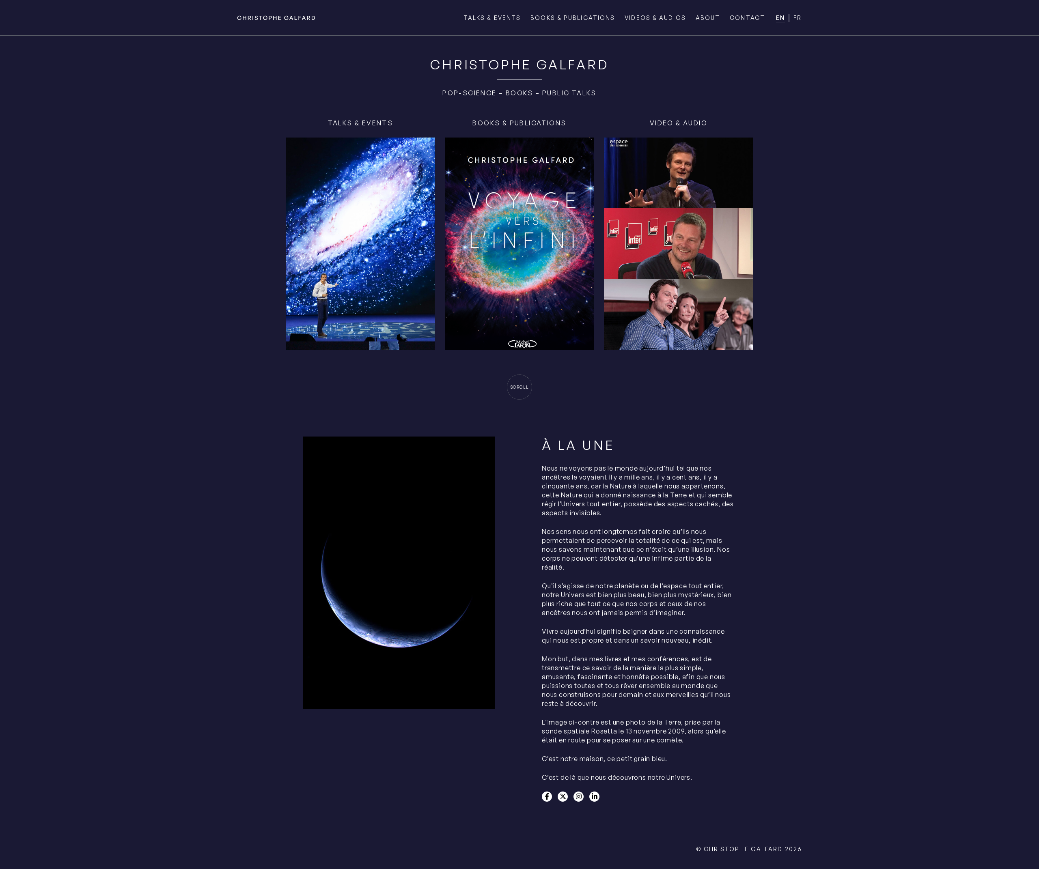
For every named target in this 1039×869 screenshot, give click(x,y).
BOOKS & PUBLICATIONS (572, 17)
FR (797, 17)
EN (780, 17)
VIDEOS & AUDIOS (655, 17)
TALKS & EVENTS (492, 17)
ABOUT (708, 17)
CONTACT (747, 17)
